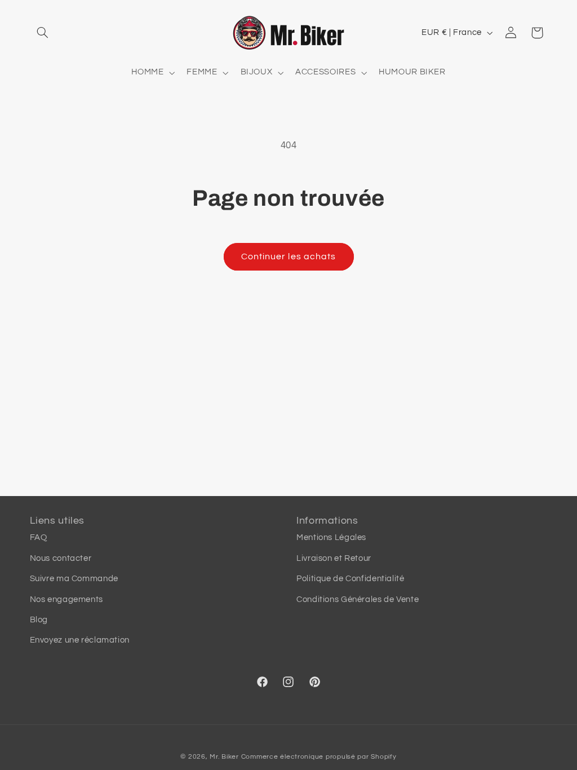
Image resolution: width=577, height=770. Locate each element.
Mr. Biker (224, 757)
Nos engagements (66, 599)
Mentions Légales (331, 537)
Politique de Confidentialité (350, 578)
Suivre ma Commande (74, 578)
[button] (43, 33)
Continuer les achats (288, 256)
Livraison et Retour (333, 558)
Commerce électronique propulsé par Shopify (319, 757)
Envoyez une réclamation (80, 640)
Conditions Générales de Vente (357, 599)
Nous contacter (61, 558)
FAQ (38, 537)
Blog (39, 620)
